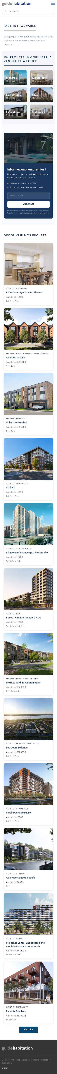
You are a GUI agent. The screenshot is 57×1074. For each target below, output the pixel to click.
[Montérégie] (42, 77)
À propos (25, 1060)
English (5, 1068)
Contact (5, 1060)
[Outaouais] (42, 112)
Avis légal (44, 1060)
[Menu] (53, 4)
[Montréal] (15, 77)
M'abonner (28, 204)
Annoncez (15, 1060)
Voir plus (28, 1030)
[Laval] (42, 94)
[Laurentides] (15, 94)
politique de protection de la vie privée (34, 213)
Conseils (35, 1060)
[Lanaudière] (15, 112)
